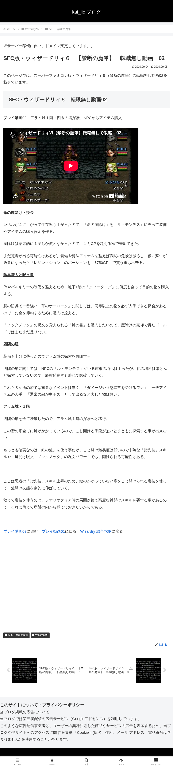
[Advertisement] (86, 589)
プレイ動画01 (53, 531)
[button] (160, 619)
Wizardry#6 (41, 635)
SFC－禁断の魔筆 (18, 635)
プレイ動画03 (15, 531)
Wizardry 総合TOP (96, 531)
